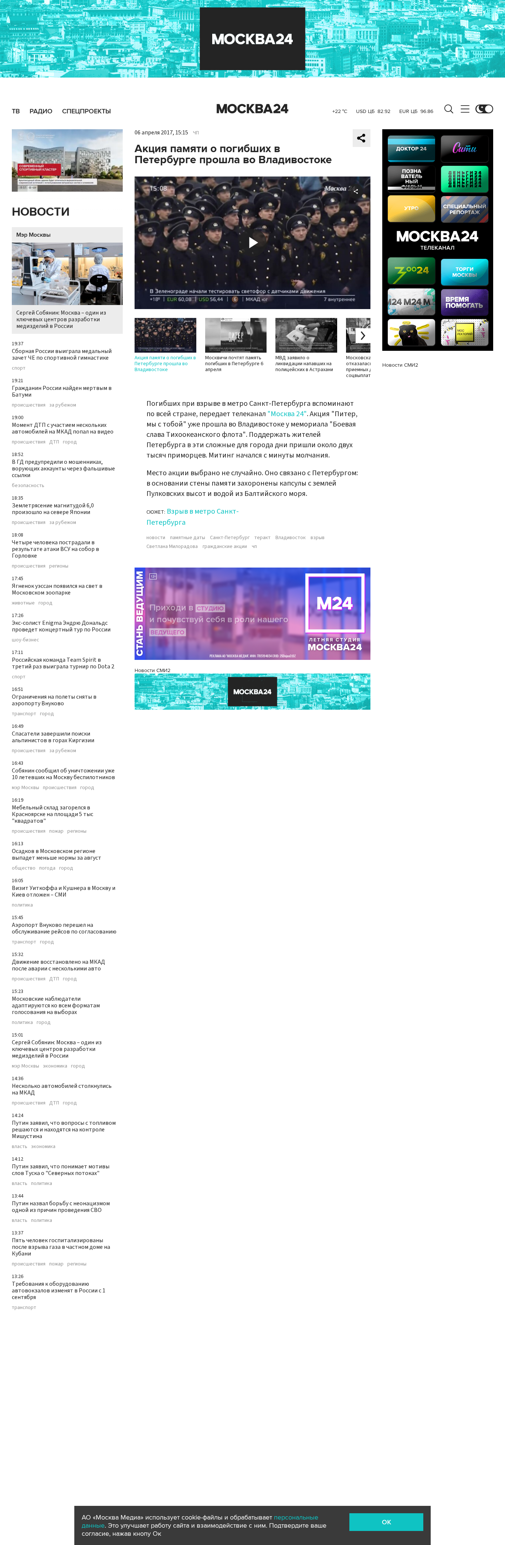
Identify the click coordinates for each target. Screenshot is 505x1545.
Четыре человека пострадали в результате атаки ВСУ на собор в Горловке (55, 549)
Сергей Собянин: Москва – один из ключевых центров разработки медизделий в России (61, 319)
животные (23, 603)
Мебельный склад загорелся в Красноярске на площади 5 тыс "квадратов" (52, 814)
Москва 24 (252, 108)
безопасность (28, 485)
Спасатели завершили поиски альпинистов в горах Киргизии (53, 737)
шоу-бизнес (25, 640)
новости (155, 537)
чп (254, 546)
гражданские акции (225, 546)
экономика (55, 1066)
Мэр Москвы (33, 235)
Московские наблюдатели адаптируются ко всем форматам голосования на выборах (56, 1005)
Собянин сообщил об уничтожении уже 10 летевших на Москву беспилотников (63, 774)
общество (23, 868)
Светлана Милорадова (172, 546)
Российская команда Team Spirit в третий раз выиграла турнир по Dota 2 (63, 663)
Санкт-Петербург (230, 537)
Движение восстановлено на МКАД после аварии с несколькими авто (58, 965)
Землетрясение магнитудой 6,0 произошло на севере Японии (53, 508)
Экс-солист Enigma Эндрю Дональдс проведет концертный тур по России (61, 626)
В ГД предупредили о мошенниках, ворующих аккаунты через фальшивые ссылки (63, 468)
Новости (41, 212)
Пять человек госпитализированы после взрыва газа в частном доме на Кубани (61, 1247)
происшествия (28, 405)
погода (47, 868)
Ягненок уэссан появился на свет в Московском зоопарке (57, 589)
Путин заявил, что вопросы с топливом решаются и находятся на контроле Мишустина (64, 1129)
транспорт (24, 713)
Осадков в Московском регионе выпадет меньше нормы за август (56, 854)
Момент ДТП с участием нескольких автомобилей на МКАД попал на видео (62, 428)
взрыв (318, 537)
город (70, 442)
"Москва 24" (287, 414)
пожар (56, 831)
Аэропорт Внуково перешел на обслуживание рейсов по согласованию (64, 928)
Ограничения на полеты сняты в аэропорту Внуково (54, 700)
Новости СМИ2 (152, 670)
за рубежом (62, 405)
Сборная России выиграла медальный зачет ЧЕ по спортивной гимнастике (62, 354)
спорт (19, 368)
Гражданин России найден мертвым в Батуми (62, 391)
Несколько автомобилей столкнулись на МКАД (62, 1089)
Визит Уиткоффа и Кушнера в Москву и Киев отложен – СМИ (63, 891)
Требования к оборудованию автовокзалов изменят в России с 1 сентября (58, 1290)
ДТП (54, 442)
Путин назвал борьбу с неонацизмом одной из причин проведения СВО (61, 1206)
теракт (262, 537)
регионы (58, 566)
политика (22, 905)
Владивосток (290, 537)
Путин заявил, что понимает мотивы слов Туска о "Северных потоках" (60, 1169)
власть (19, 1146)
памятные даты (187, 537)
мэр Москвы (25, 787)
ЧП (196, 133)
